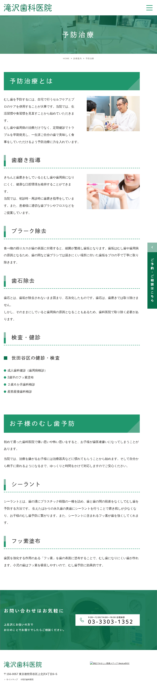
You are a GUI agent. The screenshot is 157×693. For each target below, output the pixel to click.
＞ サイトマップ (11, 679)
